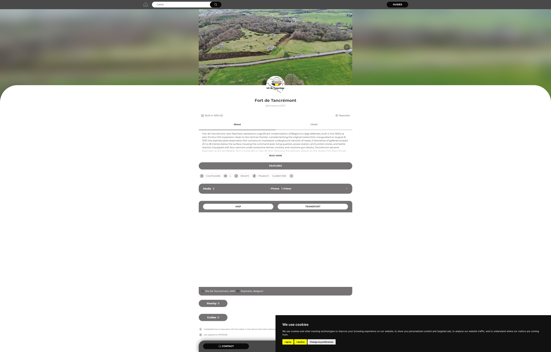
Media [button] (314, 124)
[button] (237, 125)
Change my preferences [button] (321, 342)
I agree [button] (288, 342)
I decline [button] (300, 342)
